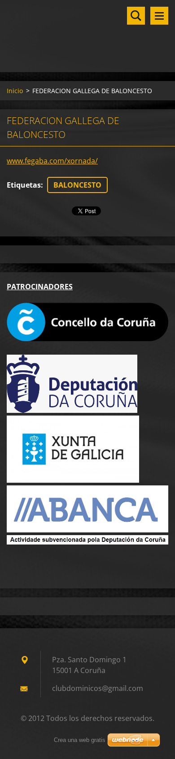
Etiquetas (24, 185)
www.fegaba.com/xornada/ (52, 161)
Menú (159, 16)
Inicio (15, 90)
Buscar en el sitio (136, 16)
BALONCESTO (77, 185)
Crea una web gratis (79, 740)
